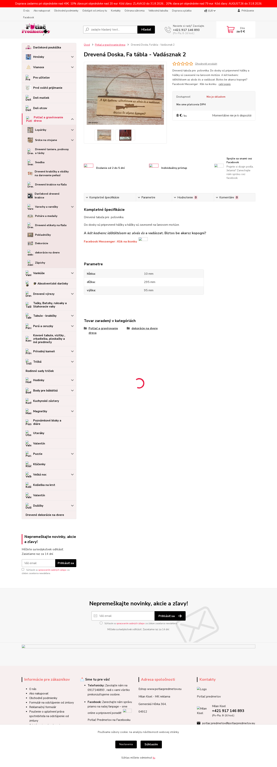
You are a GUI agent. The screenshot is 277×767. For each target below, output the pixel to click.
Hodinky (38, 380)
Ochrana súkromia (135, 10)
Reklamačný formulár (42, 707)
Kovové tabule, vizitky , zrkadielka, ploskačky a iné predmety (49, 338)
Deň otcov (40, 108)
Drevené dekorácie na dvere (45, 515)
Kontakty (116, 10)
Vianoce (38, 67)
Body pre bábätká (45, 390)
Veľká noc (39, 474)
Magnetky (40, 411)
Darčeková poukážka (47, 47)
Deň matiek (41, 98)
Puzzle (37, 454)
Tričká (37, 362)
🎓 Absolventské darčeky (50, 283)
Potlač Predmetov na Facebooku (109, 720)
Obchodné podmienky (66, 10)
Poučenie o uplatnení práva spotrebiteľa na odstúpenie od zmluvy (49, 716)
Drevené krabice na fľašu (51, 184)
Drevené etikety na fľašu (51, 225)
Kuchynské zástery (46, 401)
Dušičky (38, 506)
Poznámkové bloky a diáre (47, 422)
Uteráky (38, 433)
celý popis (225, 84)
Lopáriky (40, 130)
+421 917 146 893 (186, 30)
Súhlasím (151, 744)
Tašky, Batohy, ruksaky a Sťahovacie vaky (50, 304)
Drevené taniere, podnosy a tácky (52, 151)
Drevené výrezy (43, 294)
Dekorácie (41, 243)
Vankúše (39, 273)
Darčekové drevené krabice (47, 195)
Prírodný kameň (44, 351)
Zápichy (40, 263)
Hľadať (146, 30)
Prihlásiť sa (66, 563)
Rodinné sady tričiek (40, 371)
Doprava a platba (181, 10)
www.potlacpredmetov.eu (164, 689)
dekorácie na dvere (47, 252)
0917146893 (96, 690)
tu (154, 757)
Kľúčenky (39, 464)
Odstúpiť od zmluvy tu (94, 10)
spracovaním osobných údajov (52, 570)
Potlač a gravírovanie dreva (48, 119)
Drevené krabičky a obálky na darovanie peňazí (52, 173)
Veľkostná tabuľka (158, 10)
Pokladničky (43, 235)
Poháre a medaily (46, 216)
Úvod (87, 45)
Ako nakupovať (42, 10)
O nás (26, 10)
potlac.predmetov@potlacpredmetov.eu (228, 723)
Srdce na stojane (46, 140)
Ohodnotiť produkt (206, 64)
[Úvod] (51, 30)
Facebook (28, 17)
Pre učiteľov (41, 78)
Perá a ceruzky (43, 326)
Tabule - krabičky (45, 316)
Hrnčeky (38, 57)
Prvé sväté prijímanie (47, 88)
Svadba (39, 162)
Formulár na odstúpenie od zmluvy (51, 702)
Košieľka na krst (44, 485)
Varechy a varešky (46, 207)
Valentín (39, 443)
